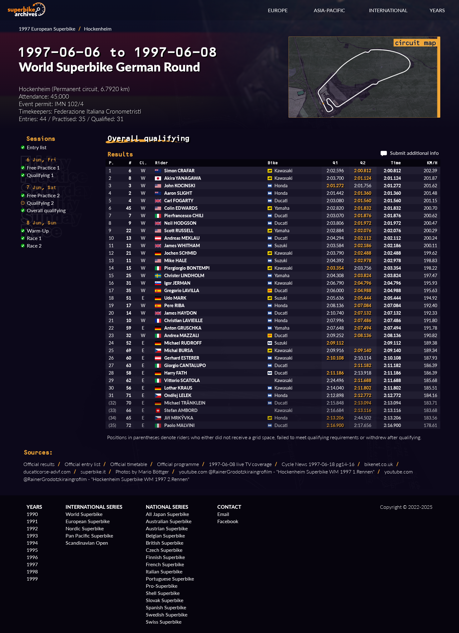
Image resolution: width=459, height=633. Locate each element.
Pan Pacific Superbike (89, 535)
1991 (32, 521)
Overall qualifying (46, 210)
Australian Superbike (168, 521)
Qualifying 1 (40, 175)
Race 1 (34, 238)
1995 (32, 549)
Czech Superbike (164, 549)
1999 (32, 578)
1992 (32, 528)
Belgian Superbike (165, 535)
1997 (32, 564)
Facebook (227, 521)
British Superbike (164, 542)
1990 (32, 514)
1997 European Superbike (47, 28)
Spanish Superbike (166, 607)
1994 (32, 542)
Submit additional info (414, 152)
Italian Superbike (164, 571)
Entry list (37, 147)
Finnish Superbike (165, 557)
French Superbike (165, 564)
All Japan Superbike (167, 514)
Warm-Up (38, 230)
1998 (32, 571)
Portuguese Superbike (170, 578)
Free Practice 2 (43, 195)
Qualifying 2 (40, 202)
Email (223, 514)
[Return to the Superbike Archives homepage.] (26, 14)
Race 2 (34, 245)
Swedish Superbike (166, 614)
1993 (32, 535)
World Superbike (84, 514)
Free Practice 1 (43, 167)
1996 (32, 557)
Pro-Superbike (161, 585)
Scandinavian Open (87, 542)
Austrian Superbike (167, 528)
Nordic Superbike (85, 528)
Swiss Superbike (163, 621)
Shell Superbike (163, 592)
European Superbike (88, 521)
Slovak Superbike (164, 600)
